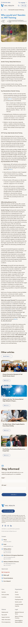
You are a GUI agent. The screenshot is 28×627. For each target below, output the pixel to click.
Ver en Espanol (7, 581)
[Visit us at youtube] (8, 526)
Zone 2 (10, 99)
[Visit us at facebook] (2, 526)
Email (3, 478)
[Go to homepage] (1, 9)
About (16, 592)
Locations (4, 597)
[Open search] (19, 6)
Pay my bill (4, 614)
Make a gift (6, 575)
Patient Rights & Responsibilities (18, 621)
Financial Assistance (8, 578)
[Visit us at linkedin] (11, 526)
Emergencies (6, 572)
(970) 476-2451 (7, 541)
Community (17, 597)
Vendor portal (18, 602)
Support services (6, 617)
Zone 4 (15, 319)
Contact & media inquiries (19, 605)
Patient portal (5, 612)
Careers (17, 594)
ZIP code (4, 485)
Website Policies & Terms (19, 613)
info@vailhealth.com (8, 546)
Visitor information (6, 619)
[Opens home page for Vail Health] (7, 5)
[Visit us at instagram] (5, 526)
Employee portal (19, 599)
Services (4, 592)
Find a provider (5, 594)
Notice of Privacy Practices (19, 617)
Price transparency (6, 622)
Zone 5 (10, 169)
